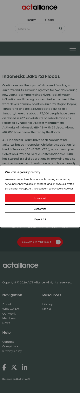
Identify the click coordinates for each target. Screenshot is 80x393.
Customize (40, 208)
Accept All (40, 198)
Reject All (40, 219)
